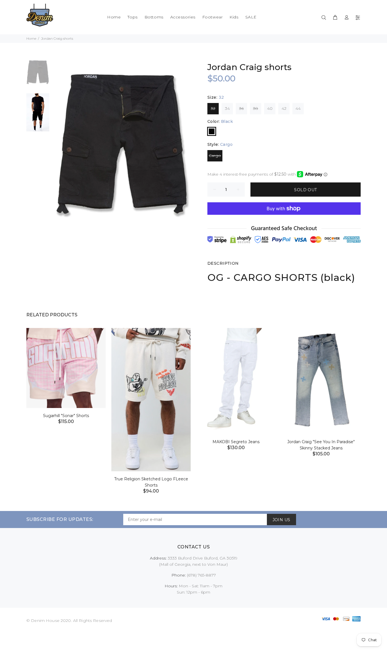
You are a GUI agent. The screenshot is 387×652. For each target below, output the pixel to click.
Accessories (182, 17)
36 (241, 108)
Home (114, 17)
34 (227, 108)
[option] (37, 75)
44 (298, 108)
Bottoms (153, 17)
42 (284, 108)
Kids (233, 17)
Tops (132, 17)
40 (270, 108)
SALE (251, 17)
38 (255, 108)
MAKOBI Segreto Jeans (236, 441)
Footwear (212, 17)
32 (213, 108)
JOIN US (281, 519)
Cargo (215, 155)
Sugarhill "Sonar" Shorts (66, 415)
